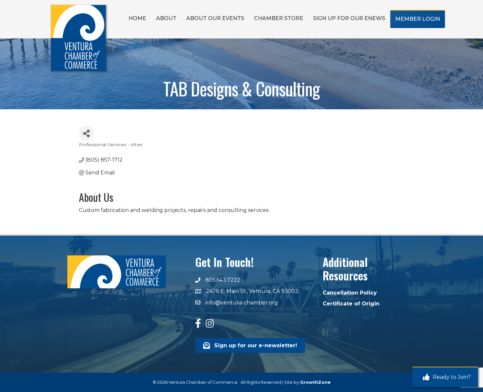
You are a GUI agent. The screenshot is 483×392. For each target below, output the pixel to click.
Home (137, 18)
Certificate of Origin (351, 304)
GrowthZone (315, 382)
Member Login (417, 19)
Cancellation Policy (350, 293)
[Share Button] (86, 133)
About (166, 18)
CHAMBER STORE (278, 18)
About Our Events (215, 18)
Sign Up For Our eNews (349, 18)
